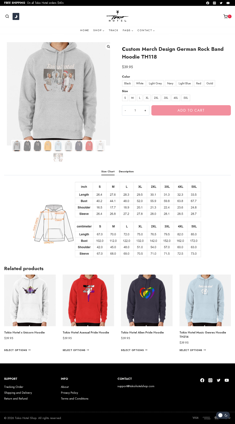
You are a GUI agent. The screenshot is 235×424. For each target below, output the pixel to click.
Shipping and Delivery (18, 393)
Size (125, 91)
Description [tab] (126, 171)
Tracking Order (13, 387)
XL (147, 98)
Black (127, 83)
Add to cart (191, 110)
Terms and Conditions (74, 398)
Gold (209, 83)
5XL (185, 98)
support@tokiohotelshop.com (136, 386)
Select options (15, 350)
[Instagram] (214, 3)
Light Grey (155, 83)
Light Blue (185, 83)
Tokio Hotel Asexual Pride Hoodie (86, 332)
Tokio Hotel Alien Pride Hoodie (142, 332)
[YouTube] (228, 3)
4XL (176, 98)
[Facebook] (208, 3)
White (139, 83)
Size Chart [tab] (108, 171)
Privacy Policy (69, 393)
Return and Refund (16, 398)
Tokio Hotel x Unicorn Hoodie (24, 332)
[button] (108, 47)
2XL (156, 98)
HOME (84, 30)
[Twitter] (221, 3)
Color (126, 77)
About (64, 387)
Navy (170, 83)
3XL (166, 98)
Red (198, 83)
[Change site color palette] (16, 16)
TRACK (114, 30)
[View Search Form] (7, 16)
